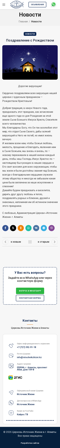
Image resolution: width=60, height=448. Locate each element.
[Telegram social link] (44, 228)
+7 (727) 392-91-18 (26, 347)
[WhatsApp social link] (28, 228)
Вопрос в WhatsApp (30, 291)
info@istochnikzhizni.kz (29, 357)
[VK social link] (36, 228)
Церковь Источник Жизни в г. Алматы (34, 432)
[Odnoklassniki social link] (21, 228)
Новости (36, 21)
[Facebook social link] (5, 228)
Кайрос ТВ (22, 414)
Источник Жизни (25, 394)
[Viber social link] (51, 228)
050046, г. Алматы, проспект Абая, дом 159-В (32, 368)
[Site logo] (16, 4)
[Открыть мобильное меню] (4, 5)
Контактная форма (30, 298)
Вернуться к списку (30, 242)
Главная (23, 21)
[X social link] (13, 228)
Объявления (37, 5)
